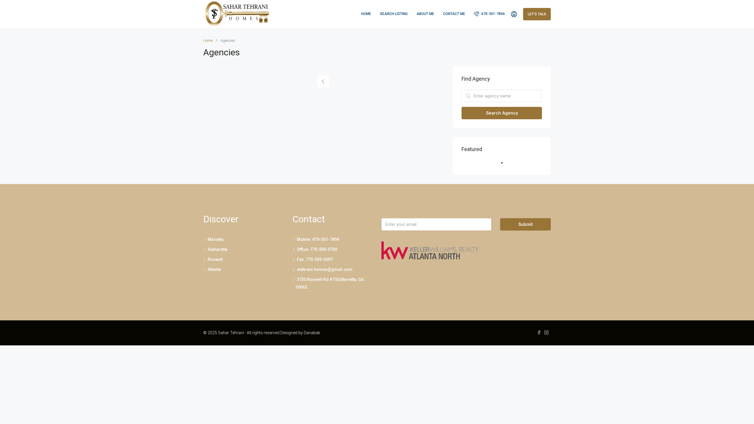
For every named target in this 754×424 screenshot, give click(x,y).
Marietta (216, 239)
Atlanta (214, 269)
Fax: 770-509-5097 (315, 259)
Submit (525, 224)
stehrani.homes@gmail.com (325, 269)
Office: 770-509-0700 (317, 249)
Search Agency (502, 113)
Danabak (312, 332)
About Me (425, 14)
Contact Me (454, 14)
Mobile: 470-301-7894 (318, 239)
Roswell (215, 259)
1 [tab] (505, 165)
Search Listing (394, 14)
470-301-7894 (492, 14)
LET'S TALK (537, 14)
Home (366, 14)
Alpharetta (217, 249)
